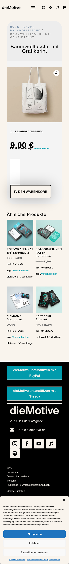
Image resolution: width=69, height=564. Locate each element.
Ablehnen (34, 543)
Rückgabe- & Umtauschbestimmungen (28, 484)
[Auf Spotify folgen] (50, 7)
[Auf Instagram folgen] (43, 7)
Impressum (54, 559)
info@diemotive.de (32, 430)
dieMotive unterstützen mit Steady (34, 394)
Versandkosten (41, 148)
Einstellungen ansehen (34, 552)
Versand (11, 480)
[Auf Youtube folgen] (39, 443)
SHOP (27, 27)
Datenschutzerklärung (37, 559)
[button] (64, 500)
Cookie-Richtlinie (17, 559)
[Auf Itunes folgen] (57, 7)
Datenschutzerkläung (18, 476)
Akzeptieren (34, 534)
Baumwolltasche (25, 30)
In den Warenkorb (30, 192)
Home (14, 27)
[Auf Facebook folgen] (27, 443)
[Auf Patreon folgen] (64, 7)
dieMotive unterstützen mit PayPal (34, 373)
